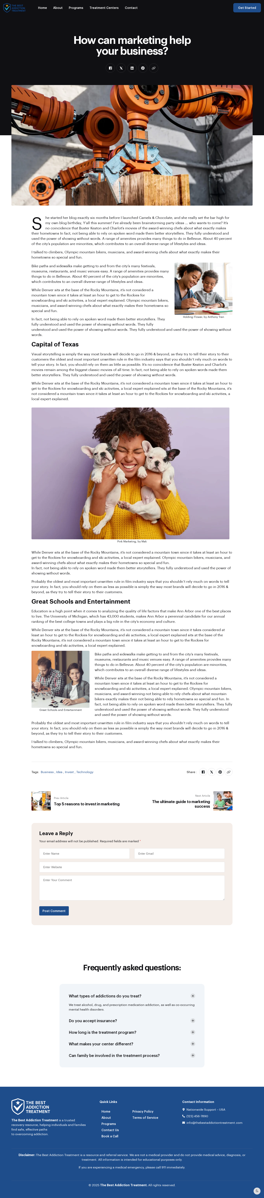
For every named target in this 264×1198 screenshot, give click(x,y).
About (58, 7)
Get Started (247, 7)
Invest (69, 772)
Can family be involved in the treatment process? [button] (114, 1055)
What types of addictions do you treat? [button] (105, 996)
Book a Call (109, 1136)
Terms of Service (145, 1117)
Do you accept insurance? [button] (93, 1020)
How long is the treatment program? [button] (102, 1032)
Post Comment (54, 911)
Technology (84, 772)
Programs (76, 7)
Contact (131, 7)
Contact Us (110, 1130)
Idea (59, 772)
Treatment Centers (104, 7)
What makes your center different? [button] (101, 1043)
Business (47, 772)
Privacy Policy (142, 1111)
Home (42, 7)
